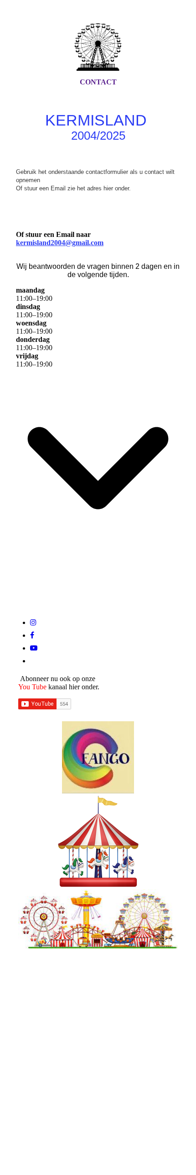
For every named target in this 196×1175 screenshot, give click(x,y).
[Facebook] (32, 635)
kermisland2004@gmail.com (59, 243)
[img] (98, 47)
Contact (98, 82)
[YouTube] (33, 648)
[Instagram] (33, 622)
